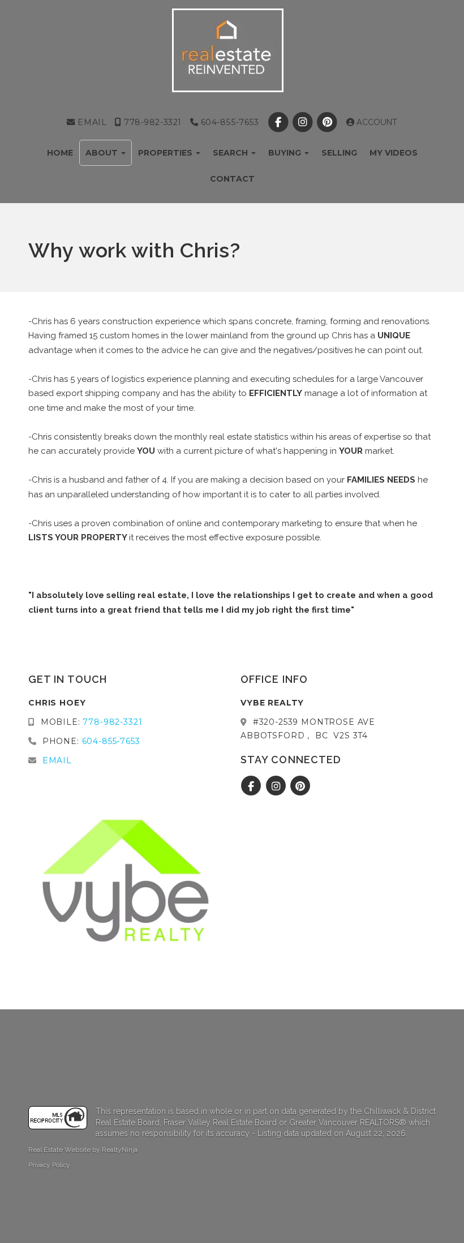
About (102, 153)
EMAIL (90, 122)
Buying (285, 153)
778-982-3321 (152, 122)
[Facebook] (279, 122)
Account (375, 122)
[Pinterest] (328, 122)
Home (60, 153)
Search (231, 153)
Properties (166, 153)
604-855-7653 (228, 122)
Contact (232, 179)
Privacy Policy (49, 1165)
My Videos (394, 153)
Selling (339, 153)
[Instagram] (303, 122)
